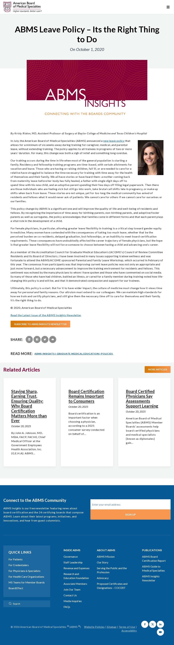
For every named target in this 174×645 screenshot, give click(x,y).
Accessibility (129, 630)
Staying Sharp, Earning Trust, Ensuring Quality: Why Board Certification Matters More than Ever (29, 406)
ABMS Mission (106, 556)
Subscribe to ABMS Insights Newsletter (40, 324)
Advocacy (103, 578)
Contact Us (70, 595)
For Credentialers (18, 565)
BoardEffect (15, 588)
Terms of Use (127, 626)
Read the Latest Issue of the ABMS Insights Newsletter (46, 315)
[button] (144, 624)
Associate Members (75, 583)
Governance (71, 556)
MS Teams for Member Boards (26, 582)
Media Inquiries (73, 601)
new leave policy (114, 140)
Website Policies (94, 626)
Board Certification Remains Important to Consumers (86, 396)
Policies (107, 354)
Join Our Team (72, 589)
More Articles (157, 369)
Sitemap (112, 626)
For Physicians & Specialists (24, 570)
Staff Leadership (73, 562)
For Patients (15, 559)
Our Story (102, 562)
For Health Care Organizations (26, 576)
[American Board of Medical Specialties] (22, 7)
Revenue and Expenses (77, 568)
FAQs (67, 606)
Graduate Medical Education (78, 354)
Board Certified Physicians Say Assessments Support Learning (142, 398)
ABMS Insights (45, 354)
